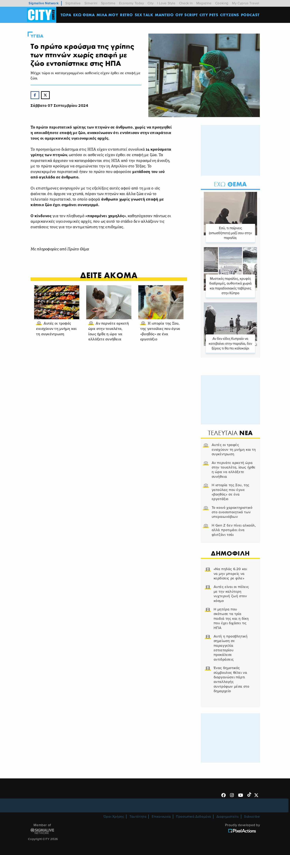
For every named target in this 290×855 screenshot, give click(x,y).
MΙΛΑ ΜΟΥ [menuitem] (107, 14)
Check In (186, 3)
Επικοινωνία (161, 817)
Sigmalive (73, 3)
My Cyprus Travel (245, 3)
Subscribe (252, 817)
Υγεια (37, 36)
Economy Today (131, 3)
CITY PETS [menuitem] (208, 14)
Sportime (108, 3)
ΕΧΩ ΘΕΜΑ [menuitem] (84, 14)
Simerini (90, 3)
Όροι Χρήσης (114, 817)
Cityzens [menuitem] (229, 14)
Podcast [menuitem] (250, 14)
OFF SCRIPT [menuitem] (186, 14)
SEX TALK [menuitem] (144, 14)
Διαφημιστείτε (227, 817)
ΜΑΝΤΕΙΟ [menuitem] (164, 14)
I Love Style (166, 3)
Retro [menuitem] (126, 14)
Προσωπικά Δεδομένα (193, 817)
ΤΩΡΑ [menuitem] (66, 14)
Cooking (221, 3)
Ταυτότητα (137, 817)
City (150, 3)
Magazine (204, 3)
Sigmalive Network (44, 3)
